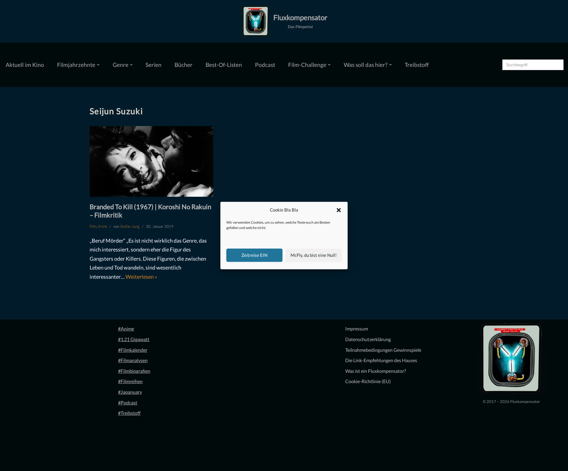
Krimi (102, 226)
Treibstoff (417, 64)
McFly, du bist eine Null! (314, 255)
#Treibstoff (129, 413)
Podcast (265, 64)
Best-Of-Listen (224, 64)
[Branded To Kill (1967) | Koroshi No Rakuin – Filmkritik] (151, 161)
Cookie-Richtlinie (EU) (368, 381)
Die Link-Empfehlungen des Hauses (381, 360)
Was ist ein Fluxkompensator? (375, 371)
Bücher (184, 64)
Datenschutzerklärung (368, 339)
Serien (154, 64)
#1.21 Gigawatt (133, 339)
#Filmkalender (132, 350)
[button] (339, 210)
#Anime (126, 328)
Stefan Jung (130, 226)
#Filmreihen (130, 381)
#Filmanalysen (133, 360)
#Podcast (127, 402)
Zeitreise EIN (254, 255)
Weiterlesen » (141, 276)
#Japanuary (130, 392)
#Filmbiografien (134, 371)
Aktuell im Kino (25, 64)
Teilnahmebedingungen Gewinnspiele (383, 350)
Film (93, 226)
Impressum (356, 328)
